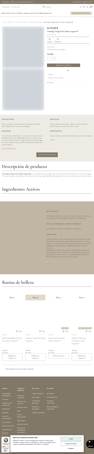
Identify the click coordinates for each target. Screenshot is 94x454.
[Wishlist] (84, 7)
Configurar (71, 448)
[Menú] (91, 450)
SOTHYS (10, 22)
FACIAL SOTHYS (21, 22)
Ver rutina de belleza (47, 155)
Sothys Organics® (34, 22)
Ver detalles (58, 356)
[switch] (6, 450)
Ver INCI (52, 139)
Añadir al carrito (63, 65)
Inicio (4, 22)
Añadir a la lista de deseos (56, 77)
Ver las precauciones (8, 148)
